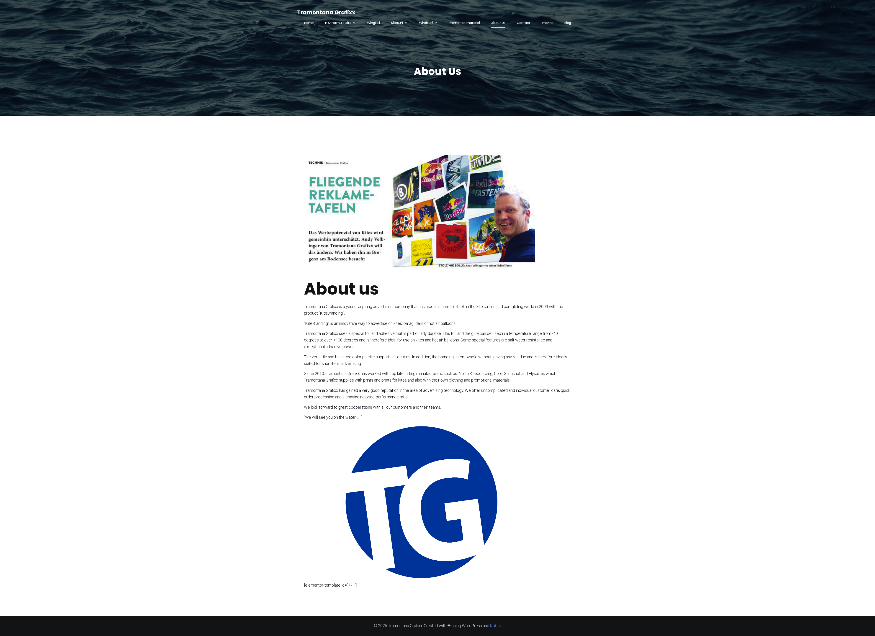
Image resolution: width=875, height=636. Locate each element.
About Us (498, 23)
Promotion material (464, 23)
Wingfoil (373, 23)
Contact (523, 23)
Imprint (547, 23)
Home (309, 23)
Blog (567, 23)
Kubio (495, 625)
